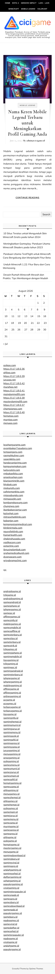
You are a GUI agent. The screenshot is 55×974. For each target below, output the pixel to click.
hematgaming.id (12, 783)
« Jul (5, 343)
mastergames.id (12, 848)
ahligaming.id (10, 790)
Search (46, 214)
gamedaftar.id (11, 927)
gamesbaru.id (11, 902)
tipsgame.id (9, 714)
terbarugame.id (12, 707)
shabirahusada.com (14, 538)
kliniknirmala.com (12, 527)
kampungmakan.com (14, 466)
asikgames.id (10, 808)
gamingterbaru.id (13, 674)
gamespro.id (10, 898)
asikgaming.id (11, 761)
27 (25, 329)
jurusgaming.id (11, 750)
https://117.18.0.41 (14, 390)
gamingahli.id (10, 739)
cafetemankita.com (13, 491)
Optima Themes (36, 968)
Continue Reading (27, 197)
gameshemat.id (12, 797)
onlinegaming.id (12, 696)
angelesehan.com (13, 477)
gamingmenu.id (11, 732)
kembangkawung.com (15, 502)
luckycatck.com (11, 469)
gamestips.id (10, 638)
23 (45, 322)
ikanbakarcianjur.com (15, 509)
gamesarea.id (11, 829)
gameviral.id (10, 924)
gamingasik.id (11, 735)
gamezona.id (10, 822)
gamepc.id (9, 613)
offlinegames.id (11, 616)
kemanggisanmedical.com (17, 524)
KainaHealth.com (12, 534)
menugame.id (10, 851)
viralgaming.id (11, 887)
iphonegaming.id (12, 681)
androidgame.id (12, 591)
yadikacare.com (12, 542)
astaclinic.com (11, 545)
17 (6, 322)
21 (32, 322)
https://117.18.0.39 (14, 376)
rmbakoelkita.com (13, 473)
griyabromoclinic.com (15, 560)
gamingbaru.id (11, 858)
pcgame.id (9, 699)
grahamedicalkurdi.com (16, 553)
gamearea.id (10, 833)
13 (25, 316)
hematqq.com (10, 415)
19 (19, 322)
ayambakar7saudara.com (17, 448)
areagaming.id (11, 757)
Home (7, 3)
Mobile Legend (28, 9)
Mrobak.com (10, 484)
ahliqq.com (9, 372)
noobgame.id (10, 938)
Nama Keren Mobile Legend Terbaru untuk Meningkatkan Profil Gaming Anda (27, 123)
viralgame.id (10, 942)
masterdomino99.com (15, 401)
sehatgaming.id (12, 880)
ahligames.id (10, 801)
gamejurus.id (10, 815)
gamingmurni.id (12, 725)
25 (12, 329)
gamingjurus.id (11, 728)
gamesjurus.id (11, 772)
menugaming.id (11, 754)
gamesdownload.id (13, 905)
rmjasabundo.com (13, 495)
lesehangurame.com (14, 444)
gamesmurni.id (11, 768)
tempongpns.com (12, 451)
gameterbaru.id (12, 642)
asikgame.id (10, 840)
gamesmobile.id (12, 627)
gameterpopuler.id (13, 934)
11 (12, 316)
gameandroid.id (12, 602)
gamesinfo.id (10, 620)
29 (38, 329)
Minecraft (14, 9)
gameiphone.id (11, 605)
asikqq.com (9, 365)
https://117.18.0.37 (14, 404)
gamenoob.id (10, 909)
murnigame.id (10, 826)
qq (4, 569)
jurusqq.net (9, 379)
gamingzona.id (11, 746)
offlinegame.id (11, 688)
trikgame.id (9, 594)
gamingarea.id (11, 743)
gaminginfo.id (10, 717)
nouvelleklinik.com (13, 531)
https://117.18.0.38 (14, 397)
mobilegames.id (12, 623)
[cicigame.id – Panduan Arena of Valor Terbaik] (27, 23)
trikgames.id (10, 649)
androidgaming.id (13, 598)
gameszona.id (11, 786)
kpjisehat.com (10, 513)
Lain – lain (44, 3)
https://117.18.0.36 (14, 368)
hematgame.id (11, 844)
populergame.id (12, 949)
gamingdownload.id (14, 855)
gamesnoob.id (11, 895)
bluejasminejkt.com (13, 480)
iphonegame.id (11, 678)
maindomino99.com (14, 394)
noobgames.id (11, 920)
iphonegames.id (12, 609)
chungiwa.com (11, 506)
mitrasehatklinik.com (14, 516)
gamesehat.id (10, 931)
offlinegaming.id (12, 692)
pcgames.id (9, 703)
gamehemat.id (11, 804)
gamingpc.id (10, 667)
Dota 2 (15, 3)
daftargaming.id (12, 876)
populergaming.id (13, 884)
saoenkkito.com (11, 459)
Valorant (42, 9)
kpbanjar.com (10, 520)
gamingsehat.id (12, 873)
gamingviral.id (11, 862)
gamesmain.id (11, 775)
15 (38, 316)
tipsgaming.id (10, 660)
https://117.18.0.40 (14, 412)
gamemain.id (10, 811)
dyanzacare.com (12, 556)
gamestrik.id (10, 645)
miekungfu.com (11, 488)
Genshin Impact (29, 3)
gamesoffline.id (11, 631)
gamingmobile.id (12, 656)
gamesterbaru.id (12, 634)
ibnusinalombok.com (14, 549)
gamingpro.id (10, 866)
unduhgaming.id (12, 869)
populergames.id (12, 913)
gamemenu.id (10, 819)
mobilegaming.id (12, 685)
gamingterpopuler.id (14, 891)
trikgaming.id (10, 663)
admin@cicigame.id (35, 140)
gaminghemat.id (12, 721)
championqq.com (12, 408)
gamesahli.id (10, 779)
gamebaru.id (10, 916)
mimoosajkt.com (12, 498)
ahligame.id (9, 837)
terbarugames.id (12, 710)
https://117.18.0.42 (14, 383)
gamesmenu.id (11, 764)
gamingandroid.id (13, 670)
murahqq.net (10, 386)
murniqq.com (10, 419)
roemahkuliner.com (13, 455)
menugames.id (11, 793)
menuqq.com (10, 423)
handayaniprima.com (15, 462)
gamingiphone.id (12, 652)
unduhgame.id (11, 945)
